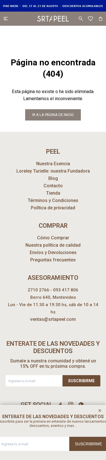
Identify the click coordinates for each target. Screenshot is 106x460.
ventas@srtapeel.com (53, 319)
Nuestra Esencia (53, 163)
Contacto (53, 185)
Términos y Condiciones (53, 200)
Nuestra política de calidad (53, 245)
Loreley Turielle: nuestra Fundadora (53, 171)
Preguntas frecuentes (53, 260)
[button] (80, 19)
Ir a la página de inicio (53, 115)
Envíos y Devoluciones (53, 252)
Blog (53, 178)
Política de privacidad (53, 207)
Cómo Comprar (53, 237)
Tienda (53, 193)
